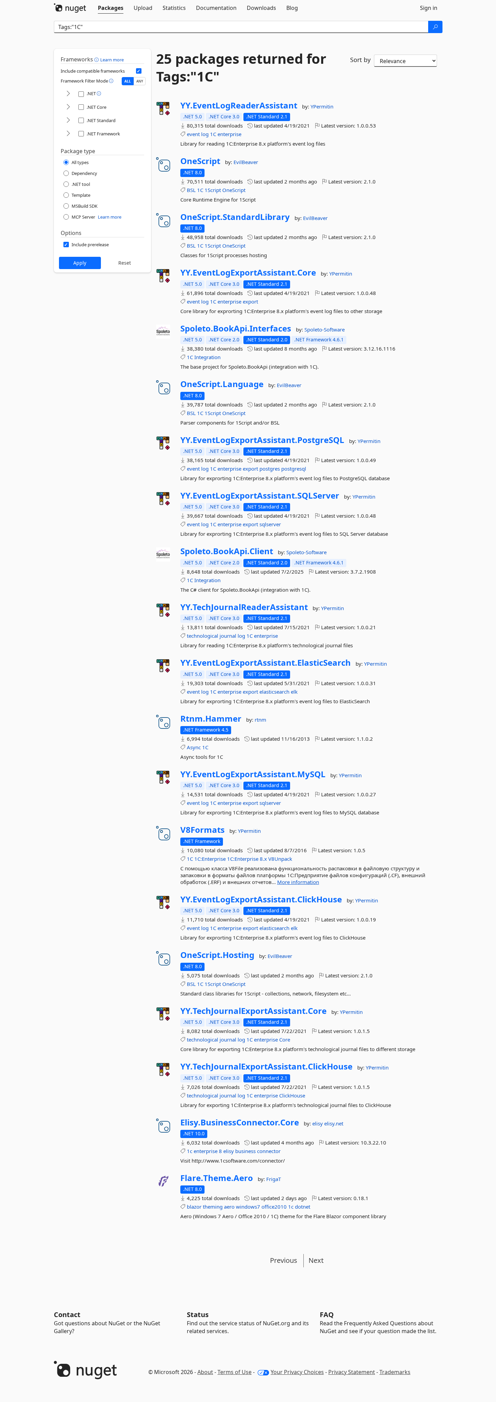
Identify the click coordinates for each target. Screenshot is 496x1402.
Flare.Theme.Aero (216, 1178)
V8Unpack (280, 858)
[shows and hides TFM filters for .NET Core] (68, 107)
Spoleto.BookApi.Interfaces (235, 328)
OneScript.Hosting (217, 955)
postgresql (293, 468)
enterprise (229, 134)
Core (284, 1039)
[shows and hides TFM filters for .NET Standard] (68, 120)
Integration (207, 357)
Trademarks (394, 1372)
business (245, 1151)
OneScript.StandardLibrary (235, 217)
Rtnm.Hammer (210, 718)
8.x (263, 858)
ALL (127, 81)
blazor (194, 1206)
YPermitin (322, 106)
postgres (269, 468)
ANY (139, 81)
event (193, 134)
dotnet (302, 1206)
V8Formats (202, 829)
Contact (67, 1314)
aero (229, 1206)
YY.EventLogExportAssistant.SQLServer (259, 495)
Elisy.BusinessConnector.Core (239, 1122)
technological (202, 635)
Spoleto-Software (324, 329)
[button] (97, 59)
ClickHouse (292, 1095)
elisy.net (333, 1123)
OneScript (200, 161)
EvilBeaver (246, 162)
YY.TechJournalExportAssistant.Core (253, 1011)
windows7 (248, 1206)
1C (213, 134)
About (205, 1372)
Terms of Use (234, 1372)
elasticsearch (274, 691)
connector (269, 1151)
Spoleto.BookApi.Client (226, 551)
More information (298, 882)
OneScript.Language (222, 384)
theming (213, 1206)
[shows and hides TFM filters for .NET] (68, 94)
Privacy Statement (351, 1372)
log (205, 134)
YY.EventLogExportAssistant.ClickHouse (261, 899)
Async (194, 747)
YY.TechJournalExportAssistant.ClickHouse (266, 1066)
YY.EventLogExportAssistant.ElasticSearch (265, 662)
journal (228, 635)
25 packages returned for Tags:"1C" (241, 67)
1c (189, 1151)
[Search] (435, 27)
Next (316, 1260)
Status (198, 1314)
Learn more (112, 60)
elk (294, 691)
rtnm (260, 719)
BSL (191, 190)
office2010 (274, 1206)
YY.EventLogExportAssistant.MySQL (253, 774)
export (250, 301)
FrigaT (273, 1179)
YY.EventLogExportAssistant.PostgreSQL (262, 440)
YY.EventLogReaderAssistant (238, 105)
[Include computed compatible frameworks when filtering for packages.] (138, 70)
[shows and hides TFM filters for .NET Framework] (68, 134)
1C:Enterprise (210, 858)
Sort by (360, 60)
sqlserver (270, 524)
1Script (213, 190)
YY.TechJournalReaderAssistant (244, 607)
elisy (318, 1123)
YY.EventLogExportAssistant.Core (248, 272)
